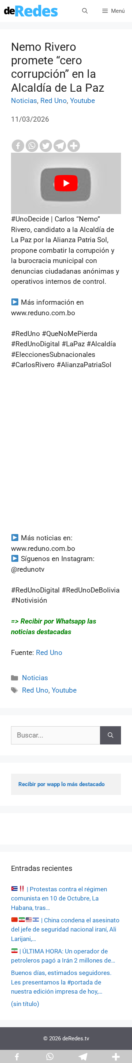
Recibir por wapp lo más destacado (61, 784)
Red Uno (53, 100)
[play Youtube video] (66, 183)
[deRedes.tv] (31, 11)
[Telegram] (60, 146)
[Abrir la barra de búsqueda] (85, 11)
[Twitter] (46, 146)
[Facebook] (18, 146)
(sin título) (25, 1003)
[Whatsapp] (32, 146)
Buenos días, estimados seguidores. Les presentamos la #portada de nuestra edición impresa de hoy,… (61, 982)
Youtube (82, 100)
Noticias (24, 100)
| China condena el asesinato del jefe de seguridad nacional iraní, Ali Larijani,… (65, 929)
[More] (73, 146)
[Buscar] (110, 735)
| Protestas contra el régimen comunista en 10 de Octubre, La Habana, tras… (59, 898)
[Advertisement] (66, 467)
